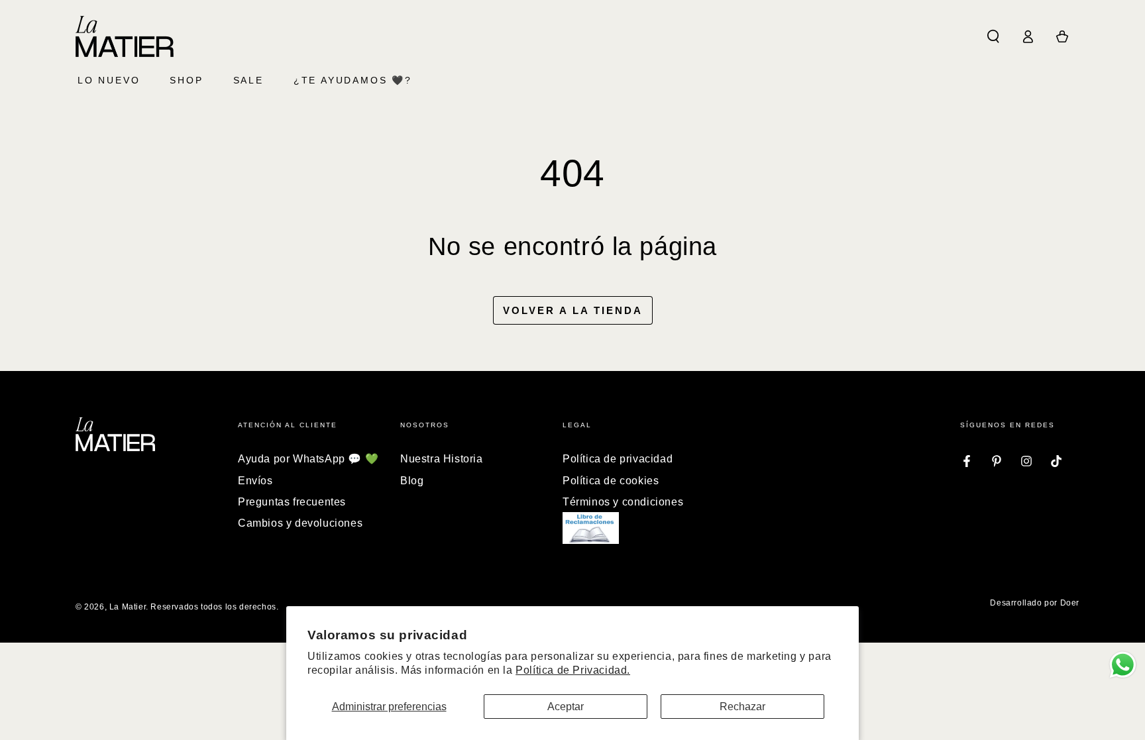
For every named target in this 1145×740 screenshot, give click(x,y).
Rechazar (742, 706)
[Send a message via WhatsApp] (1122, 664)
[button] (993, 36)
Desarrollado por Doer (1034, 603)
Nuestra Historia (441, 458)
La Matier (127, 606)
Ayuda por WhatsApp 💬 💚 (308, 458)
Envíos (255, 480)
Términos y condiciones (623, 501)
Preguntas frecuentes (292, 501)
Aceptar (565, 706)
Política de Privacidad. (573, 670)
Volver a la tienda (573, 310)
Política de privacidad (618, 458)
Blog (411, 480)
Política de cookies (611, 480)
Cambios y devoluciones (300, 523)
